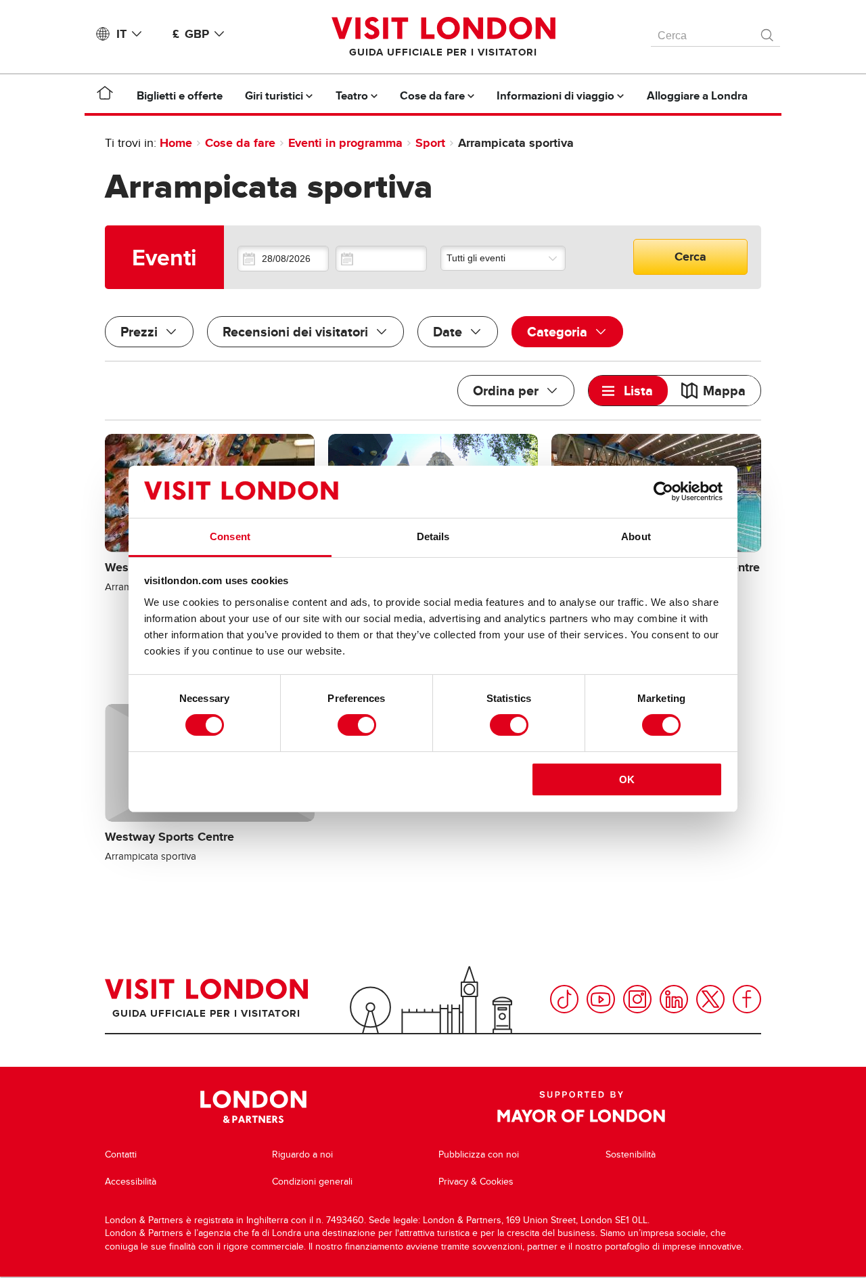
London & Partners (253, 1106)
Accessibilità (130, 1181)
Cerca (690, 256)
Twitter (710, 999)
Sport (430, 143)
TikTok (564, 999)
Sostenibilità (631, 1154)
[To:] (381, 258)
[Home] (105, 95)
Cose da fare (240, 143)
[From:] (283, 258)
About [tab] (636, 536)
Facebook (747, 999)
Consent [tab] (230, 536)
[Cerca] (768, 32)
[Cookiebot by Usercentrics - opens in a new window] (663, 491)
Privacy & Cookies (476, 1181)
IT (121, 34)
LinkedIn (674, 999)
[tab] (628, 390)
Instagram (637, 999)
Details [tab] (433, 536)
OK (627, 779)
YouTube (601, 999)
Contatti (121, 1154)
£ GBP (191, 34)
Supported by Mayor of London (581, 1106)
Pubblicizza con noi (478, 1154)
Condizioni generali (312, 1181)
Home (176, 143)
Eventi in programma (345, 143)
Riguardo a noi (302, 1154)
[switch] (357, 725)
